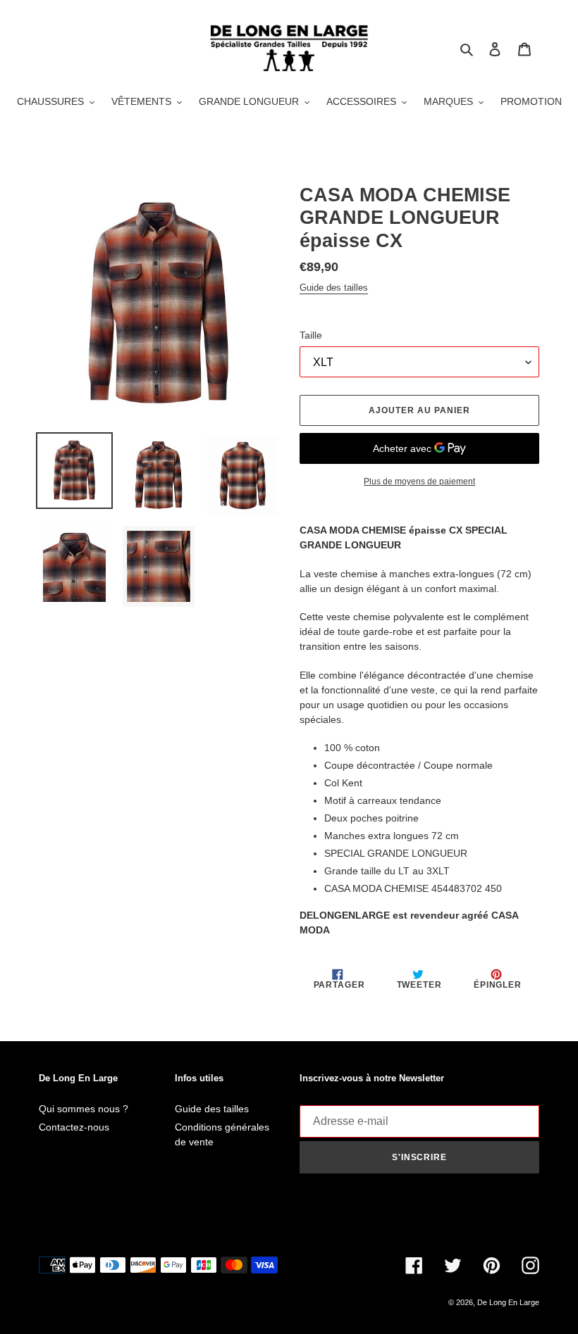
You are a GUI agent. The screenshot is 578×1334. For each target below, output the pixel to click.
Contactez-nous (74, 1127)
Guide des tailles (334, 287)
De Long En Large (508, 1302)
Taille (311, 335)
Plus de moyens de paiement (419, 481)
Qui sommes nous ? (83, 1108)
